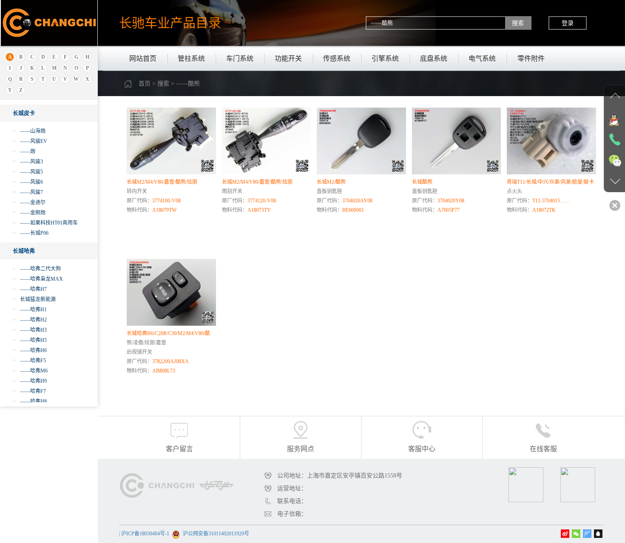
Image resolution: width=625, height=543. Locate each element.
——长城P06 (30, 233)
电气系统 (482, 58)
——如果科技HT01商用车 (45, 223)
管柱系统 (191, 58)
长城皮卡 (24, 113)
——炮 (24, 151)
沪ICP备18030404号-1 (145, 534)
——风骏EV (30, 141)
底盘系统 (433, 58)
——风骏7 (28, 192)
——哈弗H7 (30, 289)
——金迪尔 (29, 202)
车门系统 (239, 58)
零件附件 (531, 58)
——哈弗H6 (30, 350)
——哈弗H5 (30, 340)
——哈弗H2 (30, 320)
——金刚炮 (29, 213)
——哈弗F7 (29, 391)
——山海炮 (29, 131)
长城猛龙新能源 (34, 299)
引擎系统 (385, 58)
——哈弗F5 (29, 361)
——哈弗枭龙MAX (38, 279)
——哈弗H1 (30, 310)
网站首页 (142, 58)
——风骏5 (28, 172)
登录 (568, 23)
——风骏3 (28, 162)
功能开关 (288, 58)
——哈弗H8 (30, 401)
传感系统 (336, 58)
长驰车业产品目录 (170, 23)
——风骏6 (28, 182)
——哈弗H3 (30, 330)
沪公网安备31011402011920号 (216, 534)
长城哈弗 (24, 250)
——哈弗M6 (30, 371)
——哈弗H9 (30, 381)
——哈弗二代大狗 (37, 269)
